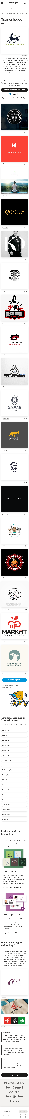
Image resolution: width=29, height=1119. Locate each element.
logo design (6, 72)
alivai (4, 482)
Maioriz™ (5, 291)
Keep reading (15, 1041)
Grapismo (5, 227)
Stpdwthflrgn (6, 418)
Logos (14, 8)
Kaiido (4, 673)
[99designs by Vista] (13, 3)
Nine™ (4, 259)
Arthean (5, 132)
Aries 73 (5, 641)
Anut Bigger (6, 195)
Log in (26, 3)
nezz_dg (4, 996)
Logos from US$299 (10, 933)
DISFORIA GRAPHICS (8, 323)
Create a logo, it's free (11, 887)
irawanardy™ (6, 609)
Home (2, 8)
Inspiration (8, 8)
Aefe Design (6, 514)
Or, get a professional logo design (14, 98)
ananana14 (25, 55)
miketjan (5, 450)
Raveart (5, 164)
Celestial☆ (5, 546)
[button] (27, 1109)
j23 (4, 355)
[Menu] (2, 3)
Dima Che (5, 386)
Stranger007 (6, 577)
